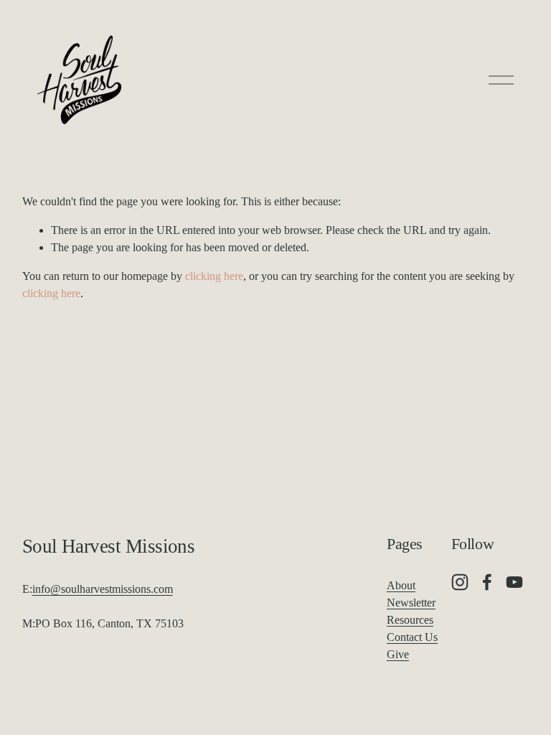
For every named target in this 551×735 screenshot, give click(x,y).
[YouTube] (514, 582)
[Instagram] (459, 582)
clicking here (214, 276)
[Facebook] (487, 582)
